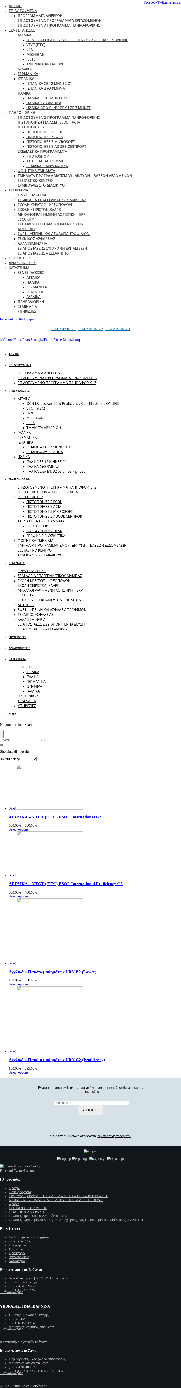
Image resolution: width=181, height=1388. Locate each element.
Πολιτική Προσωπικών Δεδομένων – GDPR (40, 1216)
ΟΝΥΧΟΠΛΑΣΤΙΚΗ (33, 195)
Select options (18, 829)
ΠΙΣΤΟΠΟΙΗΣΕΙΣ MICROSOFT (50, 141)
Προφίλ (14, 1188)
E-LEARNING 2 (90, 329)
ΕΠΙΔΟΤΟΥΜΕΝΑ (23, 10)
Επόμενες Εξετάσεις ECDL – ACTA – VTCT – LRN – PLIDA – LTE (58, 1196)
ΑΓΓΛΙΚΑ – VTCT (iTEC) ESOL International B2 (55, 817)
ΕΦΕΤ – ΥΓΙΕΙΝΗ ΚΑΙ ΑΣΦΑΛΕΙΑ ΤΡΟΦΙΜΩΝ (54, 233)
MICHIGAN (35, 54)
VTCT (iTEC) (35, 44)
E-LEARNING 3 (117, 329)
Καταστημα (17, 1261)
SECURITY (26, 219)
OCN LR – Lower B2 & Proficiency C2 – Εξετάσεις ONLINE (77, 39)
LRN (30, 49)
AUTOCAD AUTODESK (44, 161)
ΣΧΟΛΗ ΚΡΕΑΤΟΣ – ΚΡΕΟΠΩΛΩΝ (45, 204)
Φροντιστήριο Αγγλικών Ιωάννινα (23, 1342)
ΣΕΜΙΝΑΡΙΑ (18, 190)
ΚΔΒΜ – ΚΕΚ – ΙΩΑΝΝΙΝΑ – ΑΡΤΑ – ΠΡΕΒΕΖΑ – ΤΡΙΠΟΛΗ (56, 1200)
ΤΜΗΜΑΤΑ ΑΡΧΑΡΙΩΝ (44, 64)
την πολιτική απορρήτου (114, 1136)
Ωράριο (14, 1204)
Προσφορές (17, 1253)
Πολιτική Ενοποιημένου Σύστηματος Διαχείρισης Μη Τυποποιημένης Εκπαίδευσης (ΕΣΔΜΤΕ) (76, 1220)
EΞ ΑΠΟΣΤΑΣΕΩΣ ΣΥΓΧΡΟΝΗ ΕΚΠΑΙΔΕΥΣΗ (52, 248)
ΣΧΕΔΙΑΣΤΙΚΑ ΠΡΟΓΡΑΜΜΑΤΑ (42, 151)
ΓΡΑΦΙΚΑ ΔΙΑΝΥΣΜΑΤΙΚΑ (47, 166)
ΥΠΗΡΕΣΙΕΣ (27, 311)
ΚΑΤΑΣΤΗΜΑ (19, 267)
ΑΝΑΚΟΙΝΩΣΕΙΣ (22, 262)
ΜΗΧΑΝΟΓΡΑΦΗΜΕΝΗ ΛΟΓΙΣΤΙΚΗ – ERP (52, 214)
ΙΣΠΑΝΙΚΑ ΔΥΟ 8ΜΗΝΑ (45, 88)
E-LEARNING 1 (63, 329)
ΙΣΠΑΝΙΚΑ (26, 78)
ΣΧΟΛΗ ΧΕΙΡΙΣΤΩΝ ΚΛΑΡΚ (39, 209)
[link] (150, 2)
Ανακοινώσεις (19, 1257)
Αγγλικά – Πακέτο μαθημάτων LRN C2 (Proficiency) (57, 1059)
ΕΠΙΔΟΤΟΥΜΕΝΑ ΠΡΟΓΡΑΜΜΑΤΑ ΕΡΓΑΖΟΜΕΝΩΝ (60, 20)
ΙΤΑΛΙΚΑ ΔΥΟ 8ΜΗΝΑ (43, 102)
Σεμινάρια (16, 1249)
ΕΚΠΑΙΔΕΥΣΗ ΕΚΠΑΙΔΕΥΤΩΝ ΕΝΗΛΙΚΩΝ (51, 224)
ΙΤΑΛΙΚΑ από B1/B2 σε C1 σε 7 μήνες (58, 107)
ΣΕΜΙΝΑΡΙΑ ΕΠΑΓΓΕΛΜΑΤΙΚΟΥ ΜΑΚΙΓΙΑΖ (52, 199)
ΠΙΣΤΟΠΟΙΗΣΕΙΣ (31, 127)
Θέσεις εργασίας (20, 1192)
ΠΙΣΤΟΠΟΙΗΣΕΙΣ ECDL (44, 132)
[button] (13, 713)
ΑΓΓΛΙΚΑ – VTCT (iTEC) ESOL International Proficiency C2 (66, 883)
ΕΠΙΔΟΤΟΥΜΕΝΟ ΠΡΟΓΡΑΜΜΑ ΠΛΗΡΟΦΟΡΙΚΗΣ (59, 25)
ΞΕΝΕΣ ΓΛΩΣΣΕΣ (22, 30)
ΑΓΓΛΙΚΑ (25, 35)
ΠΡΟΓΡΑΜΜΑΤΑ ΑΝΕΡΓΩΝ (40, 15)
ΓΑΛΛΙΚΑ (25, 69)
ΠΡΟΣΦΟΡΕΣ (19, 258)
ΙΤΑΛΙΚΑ (24, 93)
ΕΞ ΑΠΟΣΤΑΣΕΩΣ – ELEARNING (43, 253)
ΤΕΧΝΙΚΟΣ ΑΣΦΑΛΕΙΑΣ (36, 238)
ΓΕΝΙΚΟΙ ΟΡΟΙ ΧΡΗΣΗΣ (28, 1208)
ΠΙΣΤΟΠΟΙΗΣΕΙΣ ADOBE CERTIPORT (56, 146)
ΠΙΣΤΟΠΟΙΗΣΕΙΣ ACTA (44, 136)
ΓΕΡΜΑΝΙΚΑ (28, 73)
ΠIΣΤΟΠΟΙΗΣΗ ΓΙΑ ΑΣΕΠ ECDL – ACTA (49, 122)
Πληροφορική (18, 1245)
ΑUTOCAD (26, 229)
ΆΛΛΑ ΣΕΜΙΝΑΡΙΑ (32, 243)
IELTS (31, 59)
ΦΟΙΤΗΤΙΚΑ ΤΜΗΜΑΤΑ (36, 170)
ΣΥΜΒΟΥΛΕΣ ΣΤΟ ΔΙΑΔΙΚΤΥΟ (41, 185)
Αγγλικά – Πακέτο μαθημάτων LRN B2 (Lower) (52, 972)
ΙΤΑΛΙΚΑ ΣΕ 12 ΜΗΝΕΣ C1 (47, 98)
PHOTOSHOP (37, 156)
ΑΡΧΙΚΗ (15, 6)
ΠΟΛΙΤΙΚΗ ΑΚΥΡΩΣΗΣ (27, 1212)
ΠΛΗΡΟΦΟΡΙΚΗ (22, 112)
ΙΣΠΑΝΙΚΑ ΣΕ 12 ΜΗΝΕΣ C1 (49, 83)
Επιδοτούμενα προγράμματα (29, 1237)
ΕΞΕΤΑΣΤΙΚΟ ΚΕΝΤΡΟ (35, 180)
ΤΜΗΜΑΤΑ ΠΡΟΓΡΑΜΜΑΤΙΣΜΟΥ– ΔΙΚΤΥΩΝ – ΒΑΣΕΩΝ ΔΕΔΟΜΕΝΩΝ (75, 175)
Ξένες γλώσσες (19, 1241)
